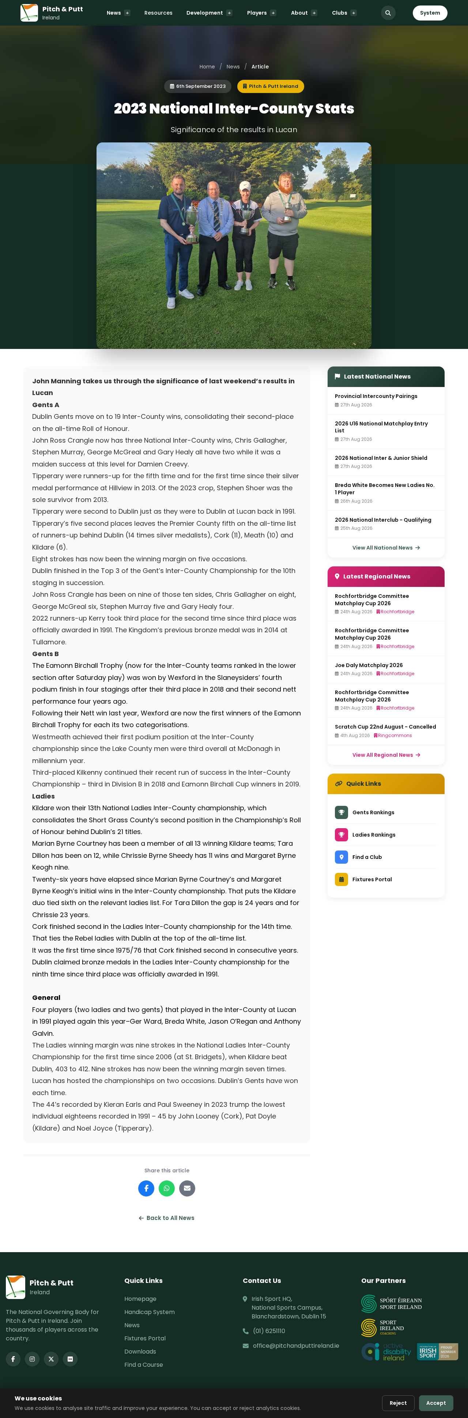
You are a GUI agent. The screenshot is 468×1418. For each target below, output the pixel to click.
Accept (436, 1403)
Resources (158, 12)
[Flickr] (70, 1359)
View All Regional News (383, 755)
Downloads (140, 1351)
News (114, 12)
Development (204, 12)
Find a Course (143, 1365)
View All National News (383, 547)
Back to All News (171, 1218)
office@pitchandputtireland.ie (296, 1345)
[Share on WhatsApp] (167, 1188)
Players (257, 12)
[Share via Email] (187, 1188)
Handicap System (149, 1312)
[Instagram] (32, 1359)
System (430, 12)
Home (207, 66)
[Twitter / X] (51, 1359)
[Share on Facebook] (146, 1188)
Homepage (140, 1299)
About (299, 12)
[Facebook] (13, 1359)
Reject (398, 1403)
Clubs (339, 12)
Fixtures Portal (145, 1338)
